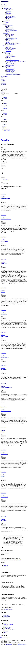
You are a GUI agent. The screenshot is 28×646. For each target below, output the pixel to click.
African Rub (4, 262)
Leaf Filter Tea (9, 9)
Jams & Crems (9, 35)
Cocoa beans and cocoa (11, 30)
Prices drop (6, 615)
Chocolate (8, 36)
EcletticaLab (9, 644)
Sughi (7, 42)
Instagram (5, 566)
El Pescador (3, 368)
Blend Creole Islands (6, 218)
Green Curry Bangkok (6, 387)
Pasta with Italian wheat (11, 38)
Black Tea (8, 15)
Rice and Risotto (10, 39)
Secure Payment (7, 627)
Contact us (5, 631)
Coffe (4, 21)
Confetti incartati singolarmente (13, 74)
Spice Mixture (9, 25)
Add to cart (3, 166)
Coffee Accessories (10, 56)
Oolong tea (8, 13)
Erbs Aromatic (9, 27)
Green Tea (8, 12)
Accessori (8, 58)
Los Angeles (3, 520)
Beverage (5, 45)
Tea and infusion (7, 8)
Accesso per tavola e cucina (12, 60)
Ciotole (8, 57)
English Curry (4, 453)
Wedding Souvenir (10, 67)
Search (16, 93)
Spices (4, 24)
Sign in (5, 108)
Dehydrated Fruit (10, 29)
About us (5, 626)
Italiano (5, 97)
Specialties (5, 33)
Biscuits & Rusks (10, 34)
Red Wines (8, 47)
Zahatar (3, 291)
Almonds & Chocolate (11, 73)
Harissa (3, 475)
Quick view (3, 194)
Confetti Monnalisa (10, 70)
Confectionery (6, 66)
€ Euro (5, 103)
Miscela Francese (5, 356)
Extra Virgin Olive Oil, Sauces (13, 43)
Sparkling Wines (10, 49)
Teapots (8, 53)
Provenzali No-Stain (11, 63)
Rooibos (8, 20)
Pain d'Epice (4, 313)
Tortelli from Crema (10, 44)
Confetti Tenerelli (10, 71)
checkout (3, 92)
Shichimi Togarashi (5, 197)
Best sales (5, 617)
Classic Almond (9, 69)
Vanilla (7, 31)
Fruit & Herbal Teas (10, 17)
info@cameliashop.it (8, 609)
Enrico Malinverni (22, 644)
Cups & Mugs (9, 54)
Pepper (7, 26)
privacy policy (17, 559)
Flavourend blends (10, 16)
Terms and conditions (8, 624)
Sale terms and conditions (9, 629)
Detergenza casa (10, 65)
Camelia (5, 140)
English (5, 98)
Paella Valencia (4, 335)
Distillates (8, 51)
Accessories (6, 52)
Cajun (3, 431)
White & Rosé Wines (11, 48)
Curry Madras (4, 240)
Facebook (5, 565)
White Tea (8, 11)
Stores (4, 632)
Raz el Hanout (4, 496)
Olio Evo (8, 40)
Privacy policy (6, 628)
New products (6, 616)
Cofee (7, 22)
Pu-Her (8, 18)
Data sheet (5, 180)
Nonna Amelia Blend (6, 410)
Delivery (5, 623)
